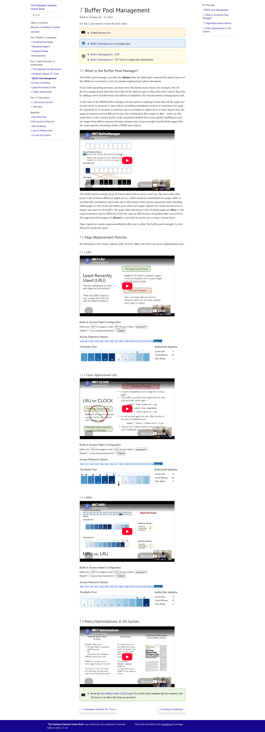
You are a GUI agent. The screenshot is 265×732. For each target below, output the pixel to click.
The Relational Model (42, 41)
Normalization (38, 55)
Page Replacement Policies (217, 23)
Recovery (36, 106)
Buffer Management (101, 43)
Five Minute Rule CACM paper (117, 693)
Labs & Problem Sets (42, 130)
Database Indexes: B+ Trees (45, 73)
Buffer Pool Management (43, 78)
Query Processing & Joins (43, 87)
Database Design (39, 50)
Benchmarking (38, 125)
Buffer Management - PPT (105, 59)
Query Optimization (41, 91)
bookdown (167, 724)
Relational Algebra (40, 46)
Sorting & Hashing (40, 82)
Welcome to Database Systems (45, 27)
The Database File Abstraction (46, 69)
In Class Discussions (41, 135)
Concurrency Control (42, 102)
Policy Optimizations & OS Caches (217, 30)
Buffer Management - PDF (104, 54)
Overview (35, 31)
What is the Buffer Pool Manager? (216, 16)
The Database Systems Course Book (44, 7)
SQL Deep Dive (38, 116)
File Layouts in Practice (42, 121)
